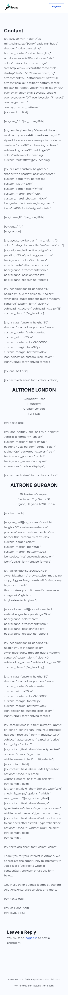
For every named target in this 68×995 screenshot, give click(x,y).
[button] (56, 6)
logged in (31, 938)
